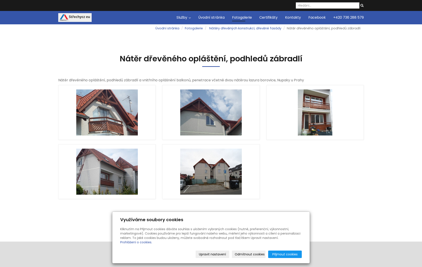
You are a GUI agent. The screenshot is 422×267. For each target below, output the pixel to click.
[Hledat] (362, 5)
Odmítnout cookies (250, 254)
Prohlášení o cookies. (136, 242)
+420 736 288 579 (348, 17)
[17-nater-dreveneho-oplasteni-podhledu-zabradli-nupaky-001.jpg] (211, 171)
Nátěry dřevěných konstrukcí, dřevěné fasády (245, 28)
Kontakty (293, 17)
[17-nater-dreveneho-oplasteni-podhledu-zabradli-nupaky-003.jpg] (315, 112)
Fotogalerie (242, 17)
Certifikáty (268, 17)
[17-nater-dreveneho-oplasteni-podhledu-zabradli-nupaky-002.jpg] (107, 171)
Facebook (317, 17)
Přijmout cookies (285, 254)
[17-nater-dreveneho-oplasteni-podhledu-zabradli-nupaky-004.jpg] (211, 112)
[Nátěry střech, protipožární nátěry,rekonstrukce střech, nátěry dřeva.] (75, 17)
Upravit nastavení (212, 254)
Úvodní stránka (211, 17)
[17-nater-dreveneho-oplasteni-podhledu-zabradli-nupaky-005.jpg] (107, 112)
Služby (182, 17)
